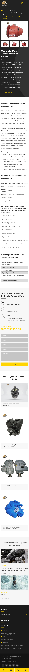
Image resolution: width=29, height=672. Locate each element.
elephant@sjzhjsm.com (13, 304)
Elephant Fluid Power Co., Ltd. (16, 656)
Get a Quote (8, 92)
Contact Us (5, 625)
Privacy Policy (12, 661)
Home (5, 11)
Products (12, 11)
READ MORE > (5, 573)
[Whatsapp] (3, 670)
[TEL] (18, 670)
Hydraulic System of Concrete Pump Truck (11, 404)
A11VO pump (5, 595)
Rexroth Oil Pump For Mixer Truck (10, 487)
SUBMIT (14, 364)
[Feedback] (25, 670)
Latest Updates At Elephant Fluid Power (14, 544)
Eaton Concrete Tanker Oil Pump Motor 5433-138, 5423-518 (12, 528)
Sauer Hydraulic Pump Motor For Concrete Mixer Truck (12, 445)
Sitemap (3, 661)
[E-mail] (10, 670)
